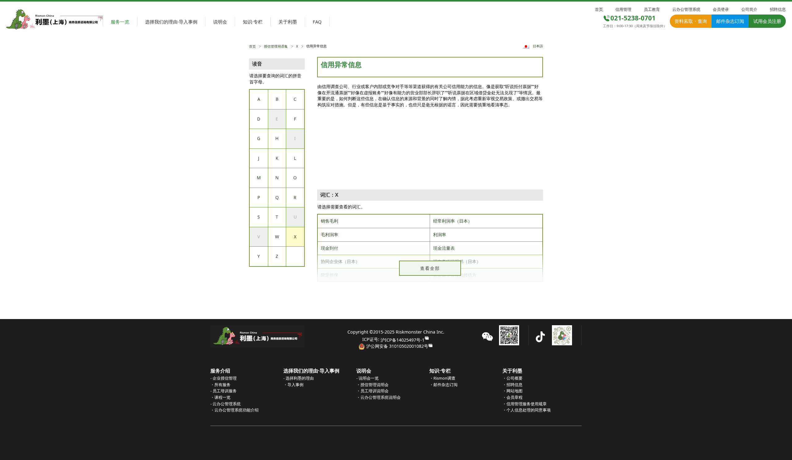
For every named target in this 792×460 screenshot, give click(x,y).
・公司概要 (512, 378)
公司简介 (749, 9)
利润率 (439, 234)
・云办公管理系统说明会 (378, 397)
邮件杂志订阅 (730, 21)
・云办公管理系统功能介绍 (234, 410)
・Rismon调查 (442, 378)
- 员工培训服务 (223, 391)
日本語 (538, 46)
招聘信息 (778, 9)
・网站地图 (512, 391)
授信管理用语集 (276, 46)
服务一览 (120, 22)
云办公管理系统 (686, 9)
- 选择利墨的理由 (298, 378)
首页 (599, 9)
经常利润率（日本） (452, 221)
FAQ (317, 22)
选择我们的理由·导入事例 (171, 22)
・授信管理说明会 (372, 384)
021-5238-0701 (633, 18)
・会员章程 (512, 397)
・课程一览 (220, 397)
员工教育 (652, 9)
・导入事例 (293, 384)
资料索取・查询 (690, 21)
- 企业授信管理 (223, 378)
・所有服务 (220, 384)
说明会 (220, 22)
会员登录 (721, 9)
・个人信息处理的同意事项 (526, 410)
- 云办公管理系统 (225, 404)
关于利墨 (287, 22)
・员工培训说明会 (372, 391)
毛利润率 (329, 234)
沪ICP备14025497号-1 (402, 340)
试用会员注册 (767, 21)
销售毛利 (329, 221)
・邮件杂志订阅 (443, 384)
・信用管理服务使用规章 (524, 404)
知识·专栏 (253, 22)
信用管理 (623, 9)
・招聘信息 (512, 384)
